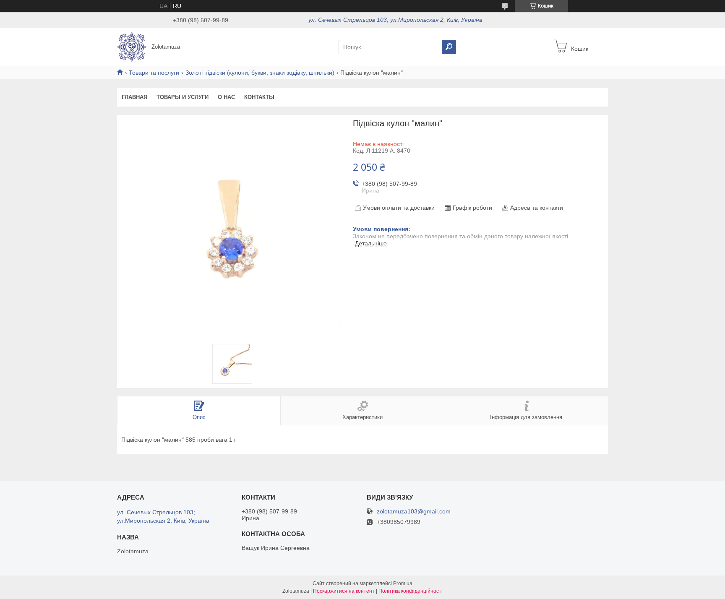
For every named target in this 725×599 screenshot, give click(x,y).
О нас (226, 97)
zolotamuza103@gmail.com (414, 511)
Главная (134, 97)
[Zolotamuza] (131, 46)
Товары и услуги (182, 97)
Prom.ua (402, 583)
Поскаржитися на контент (344, 591)
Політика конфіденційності (410, 591)
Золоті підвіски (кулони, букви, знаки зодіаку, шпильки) (259, 72)
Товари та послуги (154, 72)
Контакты (259, 97)
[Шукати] (449, 47)
